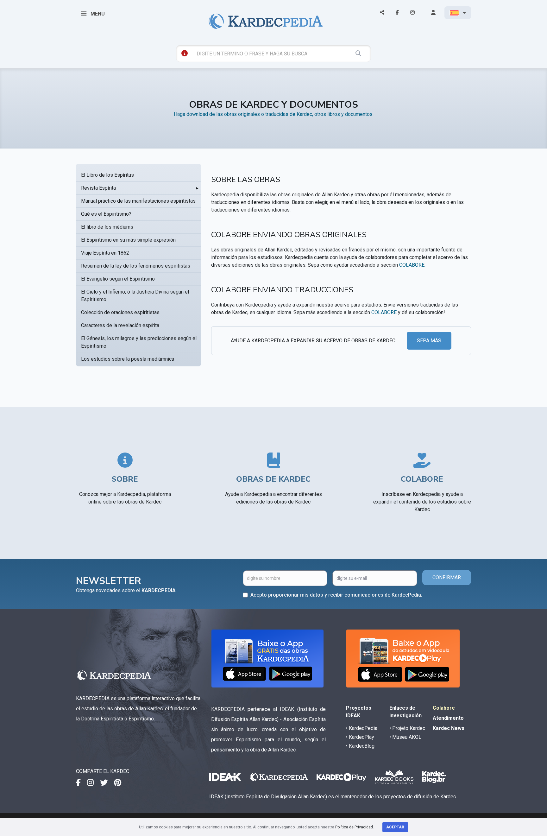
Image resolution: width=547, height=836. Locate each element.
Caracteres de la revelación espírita (120, 325)
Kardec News (448, 728)
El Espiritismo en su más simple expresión (128, 240)
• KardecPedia (361, 728)
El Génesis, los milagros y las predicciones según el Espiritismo (139, 342)
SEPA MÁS (429, 341)
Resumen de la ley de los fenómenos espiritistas (135, 266)
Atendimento (448, 718)
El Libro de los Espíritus (107, 175)
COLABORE (411, 265)
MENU (97, 14)
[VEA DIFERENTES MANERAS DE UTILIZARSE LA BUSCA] (184, 53)
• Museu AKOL (405, 737)
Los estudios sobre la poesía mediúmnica (127, 359)
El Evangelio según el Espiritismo (118, 279)
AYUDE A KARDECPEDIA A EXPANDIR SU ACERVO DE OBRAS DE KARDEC (313, 341)
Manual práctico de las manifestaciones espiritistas (138, 201)
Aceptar (395, 827)
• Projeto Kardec (407, 728)
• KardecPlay (360, 737)
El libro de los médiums (107, 227)
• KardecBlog (360, 746)
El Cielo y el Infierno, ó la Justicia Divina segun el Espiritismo (135, 295)
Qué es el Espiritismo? (106, 214)
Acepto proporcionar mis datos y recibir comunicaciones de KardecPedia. (336, 595)
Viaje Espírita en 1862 (105, 253)
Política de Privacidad (354, 827)
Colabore (444, 708)
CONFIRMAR (446, 577)
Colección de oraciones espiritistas (120, 312)
